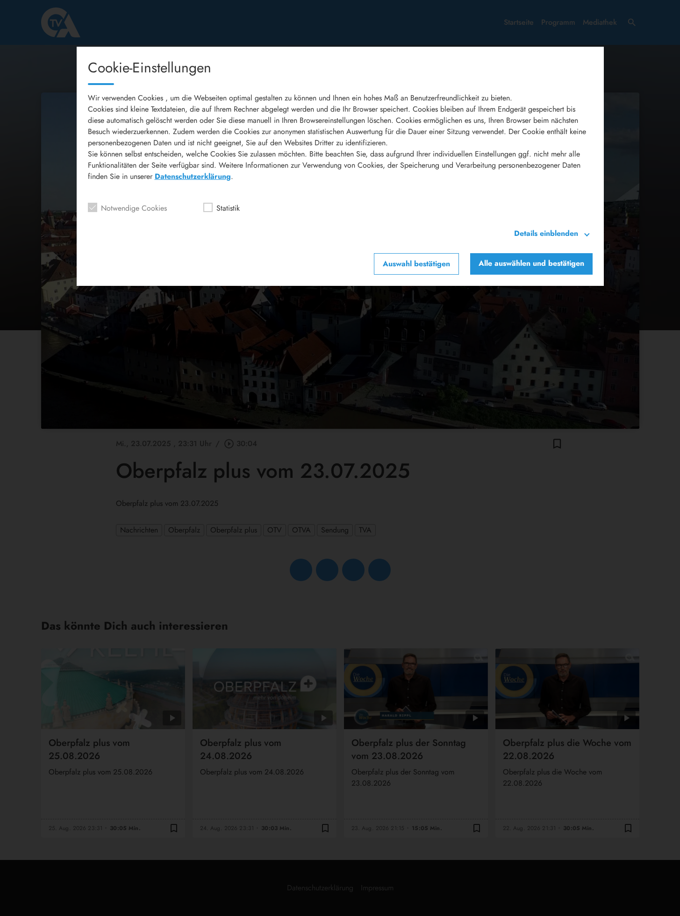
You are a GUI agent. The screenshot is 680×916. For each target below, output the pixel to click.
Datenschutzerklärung (193, 176)
